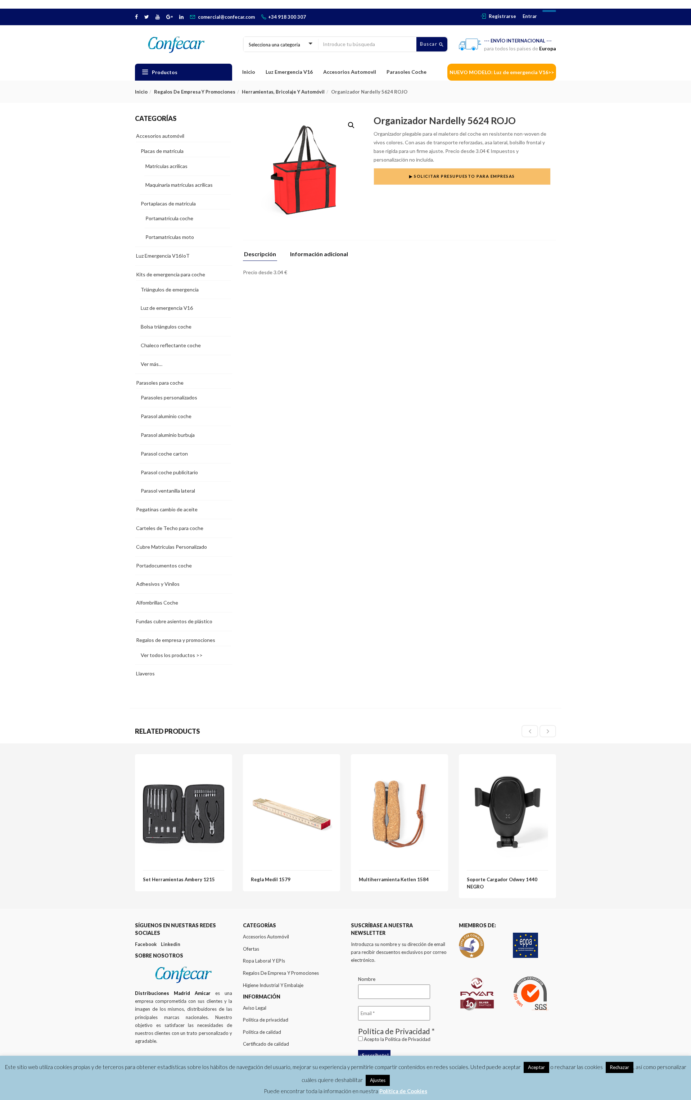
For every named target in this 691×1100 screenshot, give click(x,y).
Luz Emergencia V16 (289, 72)
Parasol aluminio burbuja (168, 435)
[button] (351, 125)
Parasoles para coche (160, 383)
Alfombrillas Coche (157, 602)
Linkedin (170, 944)
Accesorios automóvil (160, 136)
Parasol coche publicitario (169, 472)
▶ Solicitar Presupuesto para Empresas (462, 176)
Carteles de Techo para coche (169, 528)
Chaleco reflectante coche (171, 345)
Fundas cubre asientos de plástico (174, 621)
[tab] (263, 256)
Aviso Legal (254, 1008)
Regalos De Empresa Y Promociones (281, 973)
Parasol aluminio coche (166, 416)
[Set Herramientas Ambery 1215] (183, 766)
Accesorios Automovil (349, 72)
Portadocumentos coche (164, 565)
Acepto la (396, 1039)
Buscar (429, 44)
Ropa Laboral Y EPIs (264, 961)
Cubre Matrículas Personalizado (171, 547)
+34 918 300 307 (287, 17)
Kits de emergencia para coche (170, 274)
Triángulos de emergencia (170, 289)
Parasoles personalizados (169, 397)
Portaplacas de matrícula (168, 203)
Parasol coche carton (164, 454)
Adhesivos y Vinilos (158, 584)
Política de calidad (262, 1032)
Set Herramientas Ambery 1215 (179, 879)
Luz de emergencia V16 (167, 308)
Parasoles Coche (406, 72)
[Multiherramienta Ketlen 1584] (399, 766)
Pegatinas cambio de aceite (167, 509)
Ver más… (151, 364)
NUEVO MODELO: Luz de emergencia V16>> (501, 72)
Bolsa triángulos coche (166, 326)
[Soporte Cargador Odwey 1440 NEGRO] (507, 766)
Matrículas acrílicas (166, 166)
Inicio (248, 72)
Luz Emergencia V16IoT (163, 256)
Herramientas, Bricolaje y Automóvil (283, 92)
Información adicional (319, 254)
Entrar (530, 16)
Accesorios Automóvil (266, 937)
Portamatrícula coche (169, 218)
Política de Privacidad (407, 1039)
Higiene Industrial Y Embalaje (273, 985)
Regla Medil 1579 (270, 879)
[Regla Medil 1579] (291, 766)
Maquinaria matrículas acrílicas (179, 185)
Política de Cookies (403, 1091)
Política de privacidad (265, 1020)
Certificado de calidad (266, 1044)
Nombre (366, 979)
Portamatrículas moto (169, 237)
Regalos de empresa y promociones (194, 92)
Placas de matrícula (162, 151)
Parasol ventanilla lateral (168, 491)
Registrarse (502, 16)
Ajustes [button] (377, 1080)
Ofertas (251, 949)
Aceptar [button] (536, 1067)
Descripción (260, 254)
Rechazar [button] (619, 1067)
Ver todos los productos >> (172, 655)
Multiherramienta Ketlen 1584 (394, 879)
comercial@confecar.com (226, 17)
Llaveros (145, 673)
